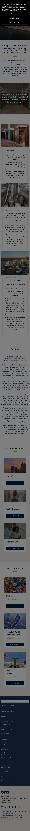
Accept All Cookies (15, 22)
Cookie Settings (15, 13)
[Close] (28, 2)
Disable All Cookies (15, 18)
